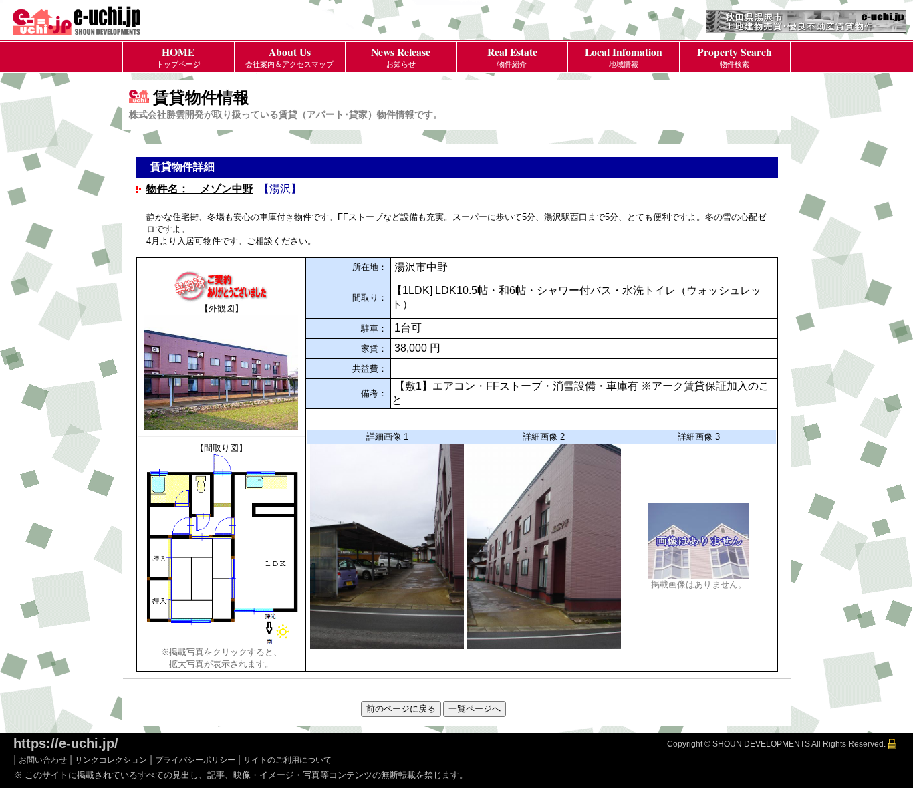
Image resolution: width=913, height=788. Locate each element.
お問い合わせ (43, 760)
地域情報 (623, 56)
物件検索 (734, 56)
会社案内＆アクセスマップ (289, 56)
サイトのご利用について (287, 760)
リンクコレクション (111, 760)
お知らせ (400, 56)
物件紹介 (512, 56)
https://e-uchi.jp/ (65, 743)
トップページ (178, 56)
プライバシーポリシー (195, 760)
